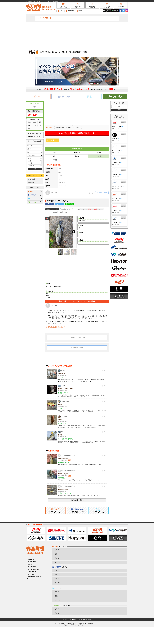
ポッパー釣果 (76, 209)
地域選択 (30, 182)
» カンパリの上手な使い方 (33, 569)
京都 (69, 127)
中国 (34, 125)
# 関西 (65, 212)
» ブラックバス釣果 (31, 566)
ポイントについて (67, 619)
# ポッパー (48, 212)
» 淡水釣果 (29, 564)
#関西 (48, 327)
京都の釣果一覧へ (77, 500)
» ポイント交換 (30, 574)
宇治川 (55, 160)
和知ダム (77, 152)
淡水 (28, 152)
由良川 (77, 156)
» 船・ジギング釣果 (31, 561)
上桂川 (77, 127)
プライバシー (81, 619)
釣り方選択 (31, 179)
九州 (29, 128)
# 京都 (60, 212)
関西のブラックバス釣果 (52, 209)
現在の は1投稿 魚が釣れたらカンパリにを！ (77, 89)
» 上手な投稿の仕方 (31, 571)
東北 (29, 122)
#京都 (52, 327)
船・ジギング (31, 149)
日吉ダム (99, 152)
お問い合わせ (88, 619)
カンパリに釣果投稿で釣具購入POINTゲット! (77, 133)
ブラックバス (31, 155)
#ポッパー (62, 327)
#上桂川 (56, 327)
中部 (40, 122)
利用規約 (74, 619)
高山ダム (55, 156)
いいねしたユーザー (102, 192)
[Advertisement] (77, 35)
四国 (40, 125)
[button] (73, 232)
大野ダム (55, 152)
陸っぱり (29, 145)
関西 (29, 125)
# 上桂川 (55, 212)
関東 (34, 122)
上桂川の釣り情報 (65, 209)
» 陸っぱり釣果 (30, 559)
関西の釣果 (60, 127)
